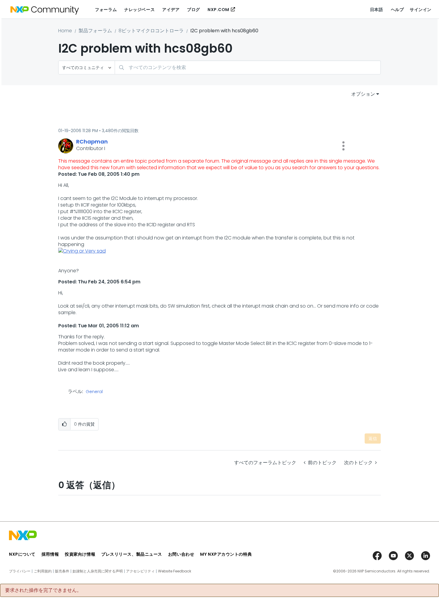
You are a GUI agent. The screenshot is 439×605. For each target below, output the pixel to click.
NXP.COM (218, 10)
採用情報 (50, 554)
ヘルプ (397, 10)
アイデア (170, 10)
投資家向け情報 (80, 554)
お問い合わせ (181, 554)
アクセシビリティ (140, 571)
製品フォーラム (95, 30)
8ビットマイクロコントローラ (151, 30)
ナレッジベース (139, 10)
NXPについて (22, 554)
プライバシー (19, 571)
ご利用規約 (43, 571)
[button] (343, 145)
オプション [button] (363, 94)
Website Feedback (174, 571)
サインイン (421, 10)
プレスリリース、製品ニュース (131, 554)
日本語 (376, 10)
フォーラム (106, 10)
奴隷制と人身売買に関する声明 (98, 571)
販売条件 (62, 571)
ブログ (193, 10)
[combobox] (248, 67)
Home (65, 30)
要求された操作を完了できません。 (43, 590)
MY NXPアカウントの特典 (226, 554)
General (94, 392)
